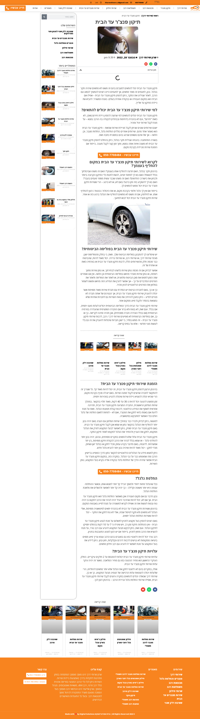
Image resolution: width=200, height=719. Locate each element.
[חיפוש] (44, 16)
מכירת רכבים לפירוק (66, 216)
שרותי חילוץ (111, 8)
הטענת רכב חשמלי (66, 183)
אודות (35, 8)
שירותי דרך (182, 8)
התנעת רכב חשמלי (66, 167)
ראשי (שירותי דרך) (149, 15)
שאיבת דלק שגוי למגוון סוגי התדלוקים (60, 32)
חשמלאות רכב (129, 8)
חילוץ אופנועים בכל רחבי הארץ (135, 365)
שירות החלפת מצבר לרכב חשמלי (151, 365)
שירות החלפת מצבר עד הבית (103, 365)
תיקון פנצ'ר (165, 8)
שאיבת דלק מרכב (66, 135)
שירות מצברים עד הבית (89, 8)
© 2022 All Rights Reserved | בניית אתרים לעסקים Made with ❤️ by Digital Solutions (100, 714)
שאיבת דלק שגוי (65, 8)
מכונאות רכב (148, 8)
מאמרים (47, 8)
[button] (155, 64)
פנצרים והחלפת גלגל (63, 43)
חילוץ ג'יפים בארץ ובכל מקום (119, 365)
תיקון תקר (66, 151)
